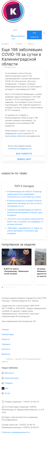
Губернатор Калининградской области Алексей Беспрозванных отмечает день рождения (25, 212)
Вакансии (6, 354)
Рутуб (7, 393)
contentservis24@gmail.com (20, 148)
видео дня (24, 159)
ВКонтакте (9, 373)
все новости (24, 153)
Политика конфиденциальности (16, 432)
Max (6, 388)
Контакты (6, 349)
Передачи (6, 344)
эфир (15, 30)
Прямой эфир (8, 334)
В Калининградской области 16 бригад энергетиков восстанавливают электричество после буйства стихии (24, 194)
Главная (5, 329)
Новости (5, 339)
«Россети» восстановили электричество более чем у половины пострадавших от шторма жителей (25, 221)
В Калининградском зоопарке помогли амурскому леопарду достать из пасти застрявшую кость (24, 203)
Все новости (34, 35)
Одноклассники (11, 378)
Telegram (8, 383)
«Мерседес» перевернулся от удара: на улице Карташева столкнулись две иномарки (24, 230)
